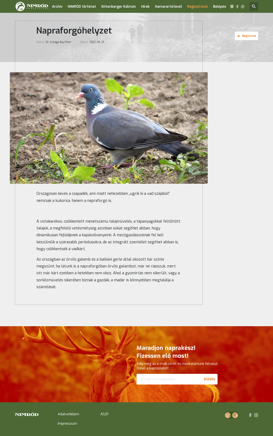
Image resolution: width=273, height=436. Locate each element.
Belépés (219, 6)
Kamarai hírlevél (168, 6)
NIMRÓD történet (82, 6)
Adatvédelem (68, 414)
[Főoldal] (32, 6)
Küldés (209, 379)
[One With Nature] (227, 415)
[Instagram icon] (242, 6)
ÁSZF (104, 414)
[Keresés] (254, 6)
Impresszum (67, 423)
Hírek (145, 6)
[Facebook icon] (237, 6)
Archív (57, 6)
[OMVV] (235, 415)
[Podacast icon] (232, 6)
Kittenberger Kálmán (118, 6)
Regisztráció (197, 6)
